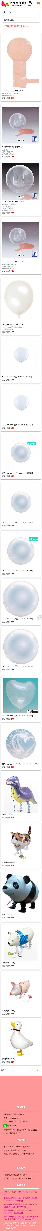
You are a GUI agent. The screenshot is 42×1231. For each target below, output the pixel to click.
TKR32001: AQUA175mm (12, 91)
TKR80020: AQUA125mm (12, 147)
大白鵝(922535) (8, 1059)
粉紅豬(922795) (8, 1011)
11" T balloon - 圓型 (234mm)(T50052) (17, 425)
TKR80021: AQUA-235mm (13, 262)
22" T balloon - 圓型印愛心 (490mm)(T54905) (20, 764)
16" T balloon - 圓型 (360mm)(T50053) (17, 473)
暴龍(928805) (7, 814)
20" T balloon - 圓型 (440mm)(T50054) (17, 571)
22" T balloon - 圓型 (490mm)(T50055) (17, 619)
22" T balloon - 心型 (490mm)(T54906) (17, 716)
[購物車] (40, 618)
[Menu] (38, 3)
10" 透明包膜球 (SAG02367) (13, 324)
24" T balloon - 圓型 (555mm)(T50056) (17, 666)
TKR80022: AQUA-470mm (13, 201)
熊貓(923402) (7, 914)
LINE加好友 (12, 1126)
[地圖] (35, 1130)
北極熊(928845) (8, 963)
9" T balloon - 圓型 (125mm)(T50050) (17, 377)
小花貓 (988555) (8, 862)
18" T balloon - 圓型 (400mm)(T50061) (17, 522)
